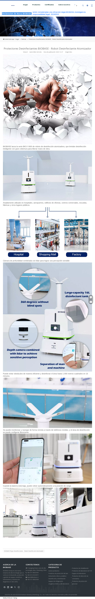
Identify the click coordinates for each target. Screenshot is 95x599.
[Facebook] (4, 587)
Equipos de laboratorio (79, 573)
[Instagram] (18, 587)
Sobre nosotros (64, 4)
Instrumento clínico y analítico (57, 576)
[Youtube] (11, 587)
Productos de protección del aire (58, 573)
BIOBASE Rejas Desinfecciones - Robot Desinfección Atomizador (24, 551)
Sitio (70, 52)
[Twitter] (15, 587)
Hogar (25, 4)
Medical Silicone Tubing (10, 598)
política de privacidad (70, 594)
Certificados (49, 4)
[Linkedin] (8, 587)
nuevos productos (53, 571)
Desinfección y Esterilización (56, 578)
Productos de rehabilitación (80, 568)
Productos (36, 4)
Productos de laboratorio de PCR (82, 571)
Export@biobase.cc (33, 577)
